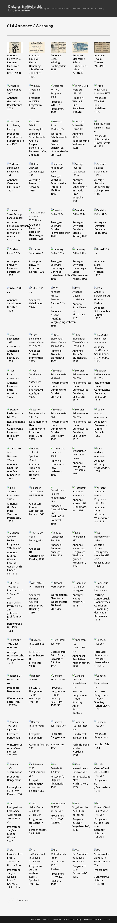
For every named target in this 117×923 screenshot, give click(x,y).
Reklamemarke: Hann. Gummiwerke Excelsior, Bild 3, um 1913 (81, 391)
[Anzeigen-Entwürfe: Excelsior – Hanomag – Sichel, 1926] (37, 215)
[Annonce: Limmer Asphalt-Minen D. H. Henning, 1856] (37, 586)
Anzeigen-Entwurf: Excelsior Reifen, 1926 (36, 266)
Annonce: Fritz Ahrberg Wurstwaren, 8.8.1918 (102, 514)
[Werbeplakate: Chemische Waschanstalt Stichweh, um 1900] (58, 586)
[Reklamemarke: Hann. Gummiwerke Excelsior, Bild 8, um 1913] (15, 413)
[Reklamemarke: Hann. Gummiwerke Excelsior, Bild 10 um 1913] (37, 413)
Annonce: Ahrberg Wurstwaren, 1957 (102, 466)
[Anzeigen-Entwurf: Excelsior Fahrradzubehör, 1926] (58, 214)
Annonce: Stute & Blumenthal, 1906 (58, 356)
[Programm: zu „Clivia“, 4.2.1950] (58, 807)
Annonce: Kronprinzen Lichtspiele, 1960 (79, 468)
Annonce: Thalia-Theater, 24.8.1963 (99, 61)
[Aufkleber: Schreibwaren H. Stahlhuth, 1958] (37, 643)
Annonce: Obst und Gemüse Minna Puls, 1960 (14, 471)
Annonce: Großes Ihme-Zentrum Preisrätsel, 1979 (14, 512)
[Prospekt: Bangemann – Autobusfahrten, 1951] (37, 725)
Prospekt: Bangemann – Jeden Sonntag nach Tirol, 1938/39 (58, 696)
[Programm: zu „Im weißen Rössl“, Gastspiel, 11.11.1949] (15, 857)
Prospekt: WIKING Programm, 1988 (57, 107)
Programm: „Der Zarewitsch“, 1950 (79, 871)
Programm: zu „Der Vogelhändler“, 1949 (81, 824)
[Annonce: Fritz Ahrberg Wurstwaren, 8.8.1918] (102, 495)
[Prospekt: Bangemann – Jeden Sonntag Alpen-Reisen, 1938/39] (80, 681)
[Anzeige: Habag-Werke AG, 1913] (80, 586)
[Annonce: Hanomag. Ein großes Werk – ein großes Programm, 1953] (80, 536)
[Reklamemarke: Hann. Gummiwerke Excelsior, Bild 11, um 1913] (58, 413)
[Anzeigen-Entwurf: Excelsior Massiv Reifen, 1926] (80, 214)
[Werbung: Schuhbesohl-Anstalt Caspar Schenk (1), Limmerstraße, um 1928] (37, 125)
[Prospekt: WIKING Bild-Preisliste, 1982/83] (80, 89)
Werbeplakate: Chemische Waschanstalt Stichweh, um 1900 (59, 602)
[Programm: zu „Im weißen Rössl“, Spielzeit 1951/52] (37, 855)
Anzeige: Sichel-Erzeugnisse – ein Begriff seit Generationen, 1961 (102, 555)
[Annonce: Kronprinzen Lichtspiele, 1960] (80, 453)
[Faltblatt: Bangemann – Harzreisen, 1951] (58, 725)
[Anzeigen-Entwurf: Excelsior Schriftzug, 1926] (15, 253)
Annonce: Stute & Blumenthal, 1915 (36, 356)
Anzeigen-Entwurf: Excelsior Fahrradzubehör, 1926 (60, 229)
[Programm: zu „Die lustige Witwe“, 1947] (15, 813)
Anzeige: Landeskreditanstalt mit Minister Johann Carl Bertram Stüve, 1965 (19, 231)
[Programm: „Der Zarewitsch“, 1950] (80, 855)
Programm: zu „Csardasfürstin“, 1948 (104, 786)
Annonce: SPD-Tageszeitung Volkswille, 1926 (80, 140)
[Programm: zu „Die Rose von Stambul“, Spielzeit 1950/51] (102, 809)
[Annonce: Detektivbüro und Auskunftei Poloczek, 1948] (58, 494)
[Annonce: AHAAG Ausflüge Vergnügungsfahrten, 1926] (58, 297)
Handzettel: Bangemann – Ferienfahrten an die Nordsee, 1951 (80, 744)
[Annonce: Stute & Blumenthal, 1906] (58, 340)
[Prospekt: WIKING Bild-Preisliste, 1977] (102, 89)
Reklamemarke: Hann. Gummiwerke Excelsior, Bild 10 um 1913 (38, 430)
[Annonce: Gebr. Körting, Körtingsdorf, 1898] (58, 47)
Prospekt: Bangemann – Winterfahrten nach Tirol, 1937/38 (15, 696)
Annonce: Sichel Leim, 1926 (36, 303)
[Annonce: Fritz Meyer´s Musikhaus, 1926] (80, 293)
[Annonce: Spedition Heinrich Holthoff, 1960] (37, 454)
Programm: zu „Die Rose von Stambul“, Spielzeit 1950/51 (102, 827)
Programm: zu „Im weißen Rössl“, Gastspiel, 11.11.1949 (13, 878)
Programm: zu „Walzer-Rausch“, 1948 (57, 879)
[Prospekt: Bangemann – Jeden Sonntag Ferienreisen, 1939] (102, 681)
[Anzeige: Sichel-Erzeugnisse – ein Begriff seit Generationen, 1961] (102, 536)
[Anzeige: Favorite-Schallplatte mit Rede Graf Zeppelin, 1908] (80, 169)
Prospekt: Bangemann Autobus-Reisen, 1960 (36, 786)
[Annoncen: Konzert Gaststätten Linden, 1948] (37, 493)
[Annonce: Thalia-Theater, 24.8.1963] (102, 47)
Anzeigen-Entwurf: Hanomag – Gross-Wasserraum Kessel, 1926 (80, 269)
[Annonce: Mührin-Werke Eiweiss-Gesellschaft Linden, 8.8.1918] (15, 540)
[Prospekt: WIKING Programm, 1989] (37, 89)
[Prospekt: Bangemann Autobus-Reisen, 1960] (37, 770)
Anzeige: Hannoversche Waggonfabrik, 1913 (16, 657)
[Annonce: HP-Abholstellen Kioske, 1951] (37, 538)
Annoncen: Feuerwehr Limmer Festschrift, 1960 (101, 428)
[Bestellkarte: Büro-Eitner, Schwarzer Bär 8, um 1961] (58, 643)
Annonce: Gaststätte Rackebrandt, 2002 (15, 103)
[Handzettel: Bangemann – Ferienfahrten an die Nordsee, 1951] (80, 725)
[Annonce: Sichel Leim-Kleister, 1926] (15, 291)
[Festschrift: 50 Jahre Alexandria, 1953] (58, 768)
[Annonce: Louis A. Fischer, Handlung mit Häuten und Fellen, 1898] (37, 47)
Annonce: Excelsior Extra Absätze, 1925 (12, 389)
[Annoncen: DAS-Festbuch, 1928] (15, 340)
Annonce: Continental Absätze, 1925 (36, 392)
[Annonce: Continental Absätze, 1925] (37, 376)
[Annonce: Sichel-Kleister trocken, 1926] (102, 253)
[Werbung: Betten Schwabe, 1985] (37, 169)
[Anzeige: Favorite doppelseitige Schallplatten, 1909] (102, 169)
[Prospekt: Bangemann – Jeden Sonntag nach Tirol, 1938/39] (58, 679)
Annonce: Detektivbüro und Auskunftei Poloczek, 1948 (59, 514)
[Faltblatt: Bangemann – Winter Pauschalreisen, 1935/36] (102, 643)
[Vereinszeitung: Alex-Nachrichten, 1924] (80, 768)
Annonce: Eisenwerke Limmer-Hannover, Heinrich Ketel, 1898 (14, 64)
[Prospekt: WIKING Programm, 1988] (58, 91)
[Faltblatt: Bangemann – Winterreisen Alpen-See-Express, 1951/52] (15, 725)
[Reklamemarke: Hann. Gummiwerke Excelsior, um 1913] (58, 374)
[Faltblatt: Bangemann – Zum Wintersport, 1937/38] (37, 679)
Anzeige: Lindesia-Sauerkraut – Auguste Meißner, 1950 (58, 184)
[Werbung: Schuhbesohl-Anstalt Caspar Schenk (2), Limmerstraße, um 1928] (58, 125)
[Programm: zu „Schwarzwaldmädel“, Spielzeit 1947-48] (102, 857)
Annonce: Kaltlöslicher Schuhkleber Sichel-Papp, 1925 (101, 354)
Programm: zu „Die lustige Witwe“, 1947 (13, 834)
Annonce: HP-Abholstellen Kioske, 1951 (36, 554)
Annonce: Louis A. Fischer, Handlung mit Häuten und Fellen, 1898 (36, 66)
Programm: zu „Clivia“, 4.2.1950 (57, 819)
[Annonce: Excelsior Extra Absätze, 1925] (15, 374)
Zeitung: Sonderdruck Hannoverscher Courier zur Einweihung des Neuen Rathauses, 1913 (103, 607)
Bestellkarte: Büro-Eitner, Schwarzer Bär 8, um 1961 (58, 659)
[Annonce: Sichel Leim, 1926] (37, 291)
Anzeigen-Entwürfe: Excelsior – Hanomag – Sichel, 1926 (36, 231)
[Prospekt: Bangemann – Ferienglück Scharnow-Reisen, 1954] (15, 768)
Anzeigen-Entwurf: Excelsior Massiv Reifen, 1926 (79, 229)
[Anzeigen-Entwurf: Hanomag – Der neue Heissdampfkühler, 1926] (58, 253)
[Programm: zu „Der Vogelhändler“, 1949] (80, 809)
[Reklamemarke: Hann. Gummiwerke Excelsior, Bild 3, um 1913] (80, 374)
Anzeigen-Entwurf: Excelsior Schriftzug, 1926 (13, 268)
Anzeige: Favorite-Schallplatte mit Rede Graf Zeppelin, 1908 (79, 190)
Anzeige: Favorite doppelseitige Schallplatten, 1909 (102, 187)
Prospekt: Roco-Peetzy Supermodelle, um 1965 (16, 139)
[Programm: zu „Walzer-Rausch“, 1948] (58, 859)
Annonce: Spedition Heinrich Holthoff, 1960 (35, 471)
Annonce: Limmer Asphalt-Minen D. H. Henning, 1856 (36, 603)
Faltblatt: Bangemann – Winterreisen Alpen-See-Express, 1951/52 (15, 744)
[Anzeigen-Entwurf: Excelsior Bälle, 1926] (102, 214)
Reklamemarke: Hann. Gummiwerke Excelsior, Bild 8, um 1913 (16, 430)
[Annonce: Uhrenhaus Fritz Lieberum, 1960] (58, 452)
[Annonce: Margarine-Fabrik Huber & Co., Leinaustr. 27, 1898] (80, 47)
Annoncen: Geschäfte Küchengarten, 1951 (81, 661)
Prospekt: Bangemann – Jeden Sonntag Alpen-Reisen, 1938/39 (79, 702)
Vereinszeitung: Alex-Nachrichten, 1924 (81, 782)
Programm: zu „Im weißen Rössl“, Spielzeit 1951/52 (35, 874)
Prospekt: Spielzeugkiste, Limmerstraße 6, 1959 (103, 141)
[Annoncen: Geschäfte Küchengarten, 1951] (80, 645)
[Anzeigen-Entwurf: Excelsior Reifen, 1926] (37, 253)
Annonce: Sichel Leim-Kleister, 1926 (14, 305)
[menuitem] (17, 8)
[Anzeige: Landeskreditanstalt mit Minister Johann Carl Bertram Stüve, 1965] (15, 214)
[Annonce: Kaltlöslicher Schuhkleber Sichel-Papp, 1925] (102, 338)
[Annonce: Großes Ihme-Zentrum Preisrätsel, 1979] (15, 493)
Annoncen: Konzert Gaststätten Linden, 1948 (36, 509)
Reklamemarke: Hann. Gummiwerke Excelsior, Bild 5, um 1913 (103, 391)
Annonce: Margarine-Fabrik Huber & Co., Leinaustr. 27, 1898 (80, 64)
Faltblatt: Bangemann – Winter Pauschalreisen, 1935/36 (103, 659)
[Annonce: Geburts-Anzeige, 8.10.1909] (58, 536)
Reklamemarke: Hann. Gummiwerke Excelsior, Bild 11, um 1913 (60, 430)
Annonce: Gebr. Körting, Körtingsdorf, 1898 (59, 62)
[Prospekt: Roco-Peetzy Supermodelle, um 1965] (15, 125)
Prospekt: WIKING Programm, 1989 (35, 103)
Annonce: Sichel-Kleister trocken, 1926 (99, 268)
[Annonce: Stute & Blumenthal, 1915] (37, 340)
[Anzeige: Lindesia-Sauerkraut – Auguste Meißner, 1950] (58, 167)
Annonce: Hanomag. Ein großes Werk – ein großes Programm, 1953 (79, 555)
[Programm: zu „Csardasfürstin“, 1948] (102, 770)
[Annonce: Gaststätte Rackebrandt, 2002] (15, 89)
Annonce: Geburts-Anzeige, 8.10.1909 (56, 550)
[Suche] (107, 8)
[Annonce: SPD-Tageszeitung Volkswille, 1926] (80, 125)
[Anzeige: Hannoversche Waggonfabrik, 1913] (15, 643)
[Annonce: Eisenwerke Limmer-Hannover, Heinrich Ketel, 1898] (15, 47)
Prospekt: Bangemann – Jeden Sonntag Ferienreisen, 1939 (102, 700)
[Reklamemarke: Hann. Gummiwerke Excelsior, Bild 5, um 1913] (102, 374)
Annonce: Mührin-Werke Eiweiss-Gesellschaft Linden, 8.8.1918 (14, 563)
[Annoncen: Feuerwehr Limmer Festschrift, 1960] (102, 413)
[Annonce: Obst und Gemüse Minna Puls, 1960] (15, 454)
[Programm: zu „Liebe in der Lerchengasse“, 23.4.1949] (37, 809)
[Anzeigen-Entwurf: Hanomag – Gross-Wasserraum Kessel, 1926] (80, 253)
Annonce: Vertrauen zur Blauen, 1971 (14, 185)
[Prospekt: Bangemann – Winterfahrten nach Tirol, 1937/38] (15, 679)
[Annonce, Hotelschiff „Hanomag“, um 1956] (80, 491)
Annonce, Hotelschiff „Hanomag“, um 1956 (79, 505)
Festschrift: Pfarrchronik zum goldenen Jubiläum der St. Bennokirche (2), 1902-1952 (15, 616)
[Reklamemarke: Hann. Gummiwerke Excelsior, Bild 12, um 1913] (80, 413)
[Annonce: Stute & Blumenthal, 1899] (80, 340)
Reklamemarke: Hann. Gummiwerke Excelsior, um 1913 (60, 389)
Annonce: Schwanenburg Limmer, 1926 (103, 313)
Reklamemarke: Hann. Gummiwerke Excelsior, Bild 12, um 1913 (81, 430)
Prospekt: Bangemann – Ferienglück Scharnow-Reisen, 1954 (14, 785)
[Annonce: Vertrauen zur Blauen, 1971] (15, 169)
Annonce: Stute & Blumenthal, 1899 (79, 356)
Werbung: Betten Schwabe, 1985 (35, 185)
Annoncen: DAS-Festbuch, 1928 (13, 356)
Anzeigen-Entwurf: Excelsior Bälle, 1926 (100, 227)
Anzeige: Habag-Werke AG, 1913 (78, 600)
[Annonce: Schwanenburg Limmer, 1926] (102, 295)
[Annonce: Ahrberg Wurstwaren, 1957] (102, 452)
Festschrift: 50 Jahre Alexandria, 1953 (57, 782)
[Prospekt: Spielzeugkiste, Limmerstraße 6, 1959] (102, 126)
